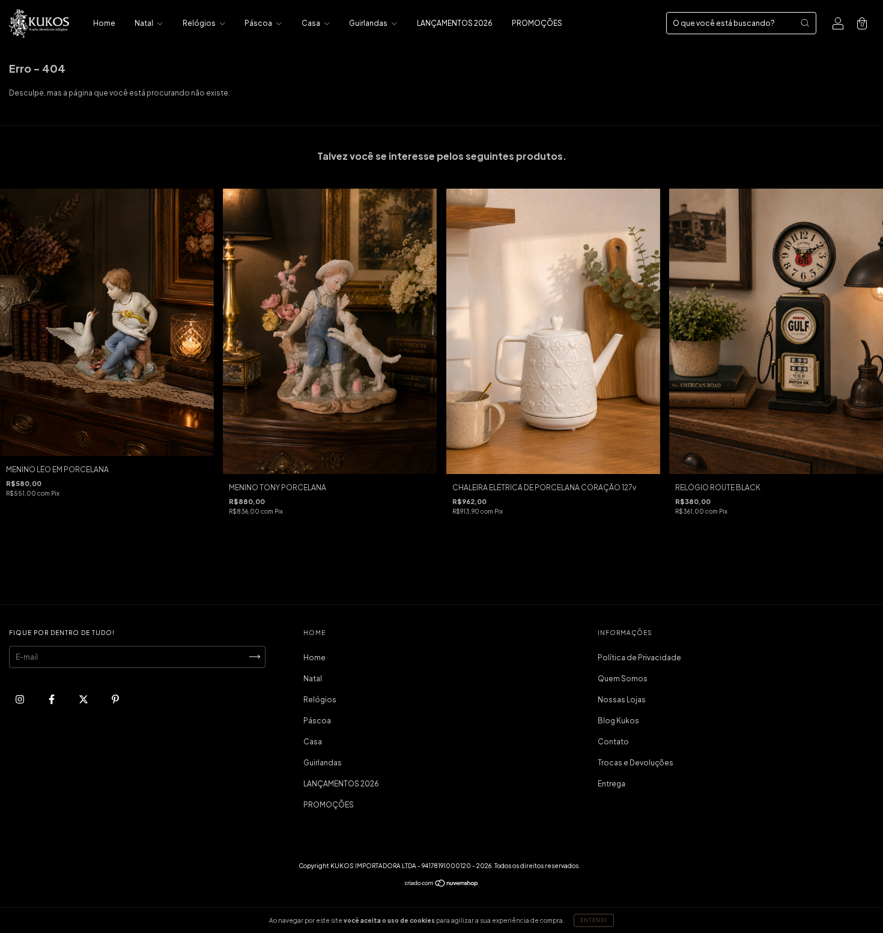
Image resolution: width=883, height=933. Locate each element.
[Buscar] (805, 23)
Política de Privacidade (639, 657)
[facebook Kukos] (52, 699)
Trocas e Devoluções (635, 762)
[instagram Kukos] (20, 699)
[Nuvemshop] (441, 884)
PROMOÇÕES (537, 23)
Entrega (611, 783)
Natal (144, 23)
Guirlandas (369, 23)
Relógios (200, 23)
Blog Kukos (618, 720)
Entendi (593, 920)
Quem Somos (623, 678)
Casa (311, 23)
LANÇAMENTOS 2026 (455, 23)
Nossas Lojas (622, 699)
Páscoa (258, 23)
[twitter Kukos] (84, 699)
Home (104, 23)
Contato (613, 741)
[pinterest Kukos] (115, 699)
